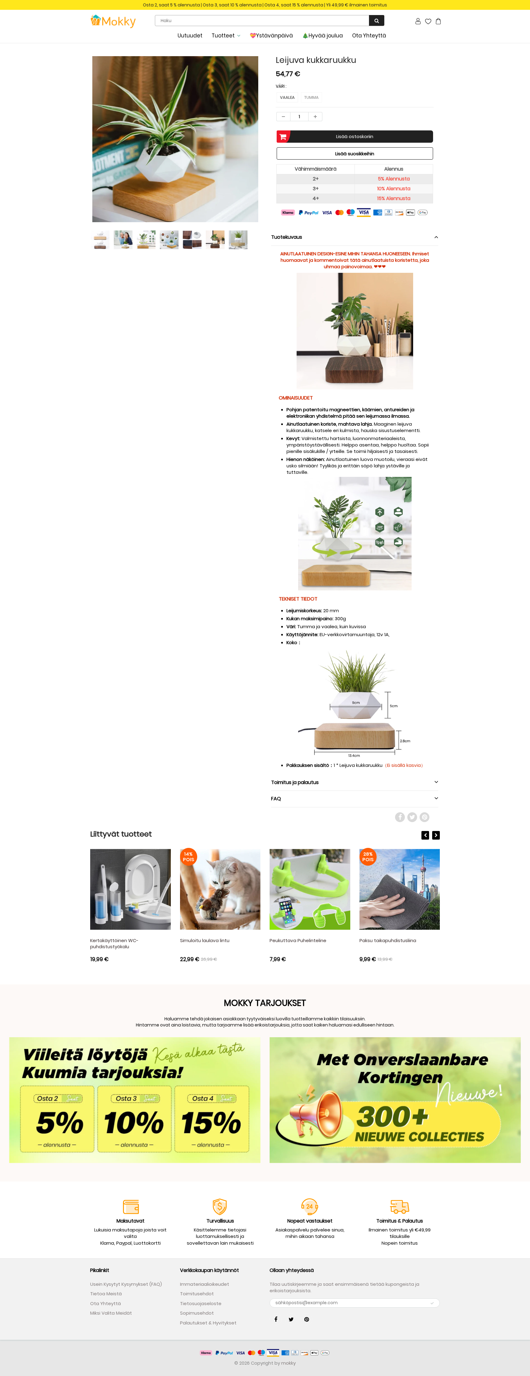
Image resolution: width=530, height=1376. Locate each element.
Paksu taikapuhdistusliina (387, 940)
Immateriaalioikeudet (204, 1284)
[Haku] (376, 20)
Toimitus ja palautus (295, 782)
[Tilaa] (432, 1303)
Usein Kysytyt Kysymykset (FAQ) (126, 1284)
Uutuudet (190, 35)
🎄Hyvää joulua (322, 35)
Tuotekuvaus (286, 237)
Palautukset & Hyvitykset (208, 1323)
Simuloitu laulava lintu (204, 940)
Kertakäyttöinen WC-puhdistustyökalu (114, 943)
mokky (288, 1363)
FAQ (276, 798)
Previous (67, 162)
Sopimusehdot (197, 1313)
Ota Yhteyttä (369, 35)
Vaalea (287, 97)
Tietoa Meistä (106, 1293)
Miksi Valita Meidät (111, 1313)
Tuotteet (223, 35)
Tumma (311, 97)
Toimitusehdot (197, 1293)
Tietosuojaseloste (200, 1303)
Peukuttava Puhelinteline (298, 940)
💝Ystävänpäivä (271, 35)
